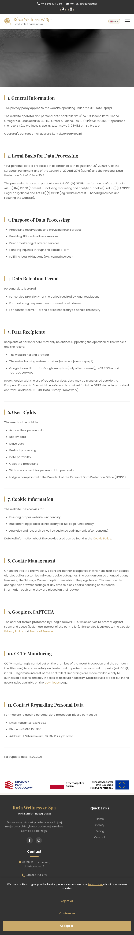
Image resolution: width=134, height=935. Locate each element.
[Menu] (127, 21)
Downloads (52, 683)
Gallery (99, 825)
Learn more (95, 884)
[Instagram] (71, 9)
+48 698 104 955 (51, 3)
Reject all (67, 901)
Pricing (100, 831)
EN (114, 21)
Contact (99, 837)
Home (100, 819)
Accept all (67, 926)
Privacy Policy (13, 631)
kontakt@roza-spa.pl (83, 3)
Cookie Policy (102, 538)
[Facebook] (63, 9)
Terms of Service (41, 631)
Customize (67, 913)
